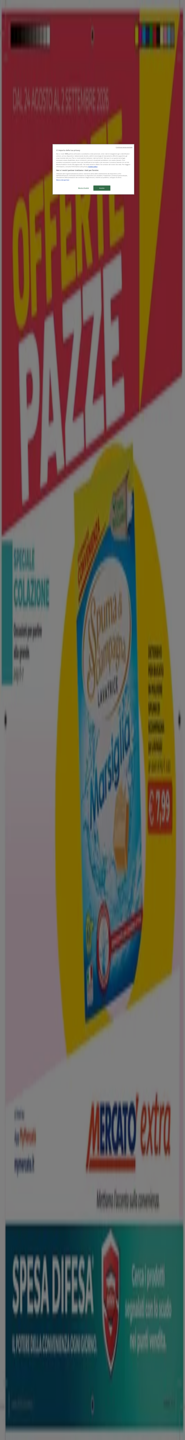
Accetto (102, 188)
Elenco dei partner (62, 180)
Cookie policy (92, 167)
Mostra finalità (83, 188)
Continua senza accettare (124, 147)
